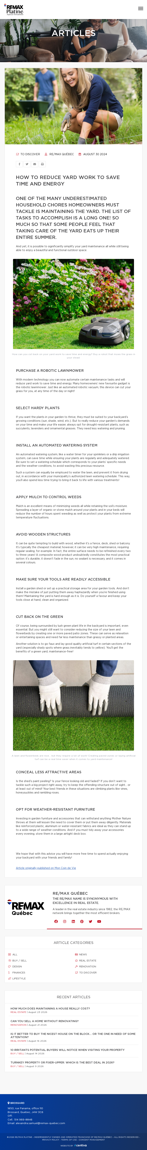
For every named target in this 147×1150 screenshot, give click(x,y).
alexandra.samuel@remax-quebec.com (40, 1123)
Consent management (92, 1140)
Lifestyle (19, 978)
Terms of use (69, 1140)
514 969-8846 (23, 1120)
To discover (30, 154)
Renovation (87, 966)
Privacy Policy (50, 1140)
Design (17, 966)
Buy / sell (19, 961)
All (14, 954)
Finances (18, 973)
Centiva (80, 1145)
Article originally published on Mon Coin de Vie (46, 868)
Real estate (87, 961)
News (82, 954)
